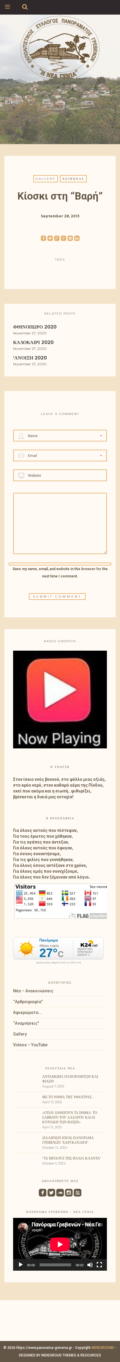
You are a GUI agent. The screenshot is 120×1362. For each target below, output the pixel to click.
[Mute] (90, 1265)
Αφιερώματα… (27, 1012)
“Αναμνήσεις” (26, 1023)
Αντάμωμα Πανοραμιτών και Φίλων (70, 1078)
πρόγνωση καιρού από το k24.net (58, 962)
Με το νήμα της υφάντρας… (68, 1097)
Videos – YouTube (30, 1045)
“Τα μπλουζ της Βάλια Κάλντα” (71, 1158)
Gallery (46, 179)
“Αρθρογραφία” (28, 1001)
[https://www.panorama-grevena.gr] (60, 47)
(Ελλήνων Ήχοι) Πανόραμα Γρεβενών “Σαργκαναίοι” (68, 1140)
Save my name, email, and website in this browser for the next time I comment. (60, 572)
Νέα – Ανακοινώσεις (33, 991)
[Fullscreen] (99, 1265)
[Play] (21, 1265)
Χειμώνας (73, 179)
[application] (60, 1244)
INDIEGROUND (102, 1348)
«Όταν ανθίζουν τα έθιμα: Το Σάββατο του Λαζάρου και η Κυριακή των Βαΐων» (69, 1117)
